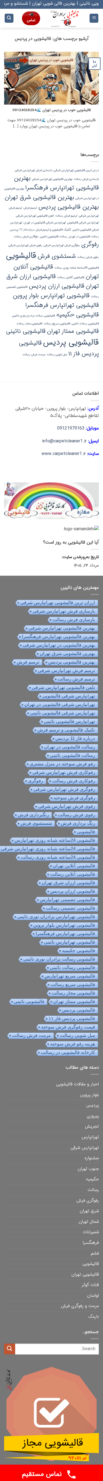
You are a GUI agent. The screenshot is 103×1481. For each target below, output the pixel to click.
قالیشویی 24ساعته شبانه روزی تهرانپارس (55, 840)
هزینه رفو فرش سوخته (72, 1044)
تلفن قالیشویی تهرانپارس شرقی (35, 216)
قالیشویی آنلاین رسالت (70, 277)
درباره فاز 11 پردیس (22, 229)
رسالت (93, 1189)
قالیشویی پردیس (71, 342)
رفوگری (90, 244)
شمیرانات (91, 1232)
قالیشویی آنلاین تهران (74, 865)
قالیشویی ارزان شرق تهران (68, 882)
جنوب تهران (88, 1168)
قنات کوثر (90, 1284)
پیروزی (93, 1116)
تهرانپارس (90, 1137)
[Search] (9, 18)
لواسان (93, 1295)
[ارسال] (9, 1349)
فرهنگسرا (91, 1242)
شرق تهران (89, 1211)
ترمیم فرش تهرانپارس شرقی (66, 670)
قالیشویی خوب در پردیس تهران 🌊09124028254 (51, 110)
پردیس (92, 1105)
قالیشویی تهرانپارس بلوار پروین (51, 295)
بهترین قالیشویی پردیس (68, 207)
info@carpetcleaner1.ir (64, 441)
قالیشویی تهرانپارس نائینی (69, 942)
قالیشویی (21, 255)
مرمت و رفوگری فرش (80, 1306)
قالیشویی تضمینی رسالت (70, 908)
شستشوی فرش (57, 256)
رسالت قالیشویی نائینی (53, 236)
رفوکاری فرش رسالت (26, 236)
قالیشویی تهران (85, 1274)
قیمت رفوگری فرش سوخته (68, 1027)
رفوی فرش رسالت (88, 257)
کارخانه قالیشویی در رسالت (68, 1052)
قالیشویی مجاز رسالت (29, 323)
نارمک (93, 1316)
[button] (94, 18)
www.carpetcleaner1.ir (63, 453)
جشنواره (92, 1158)
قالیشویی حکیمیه (77, 314)
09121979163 (70, 428)
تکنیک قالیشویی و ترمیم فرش (53, 229)
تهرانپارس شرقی (85, 1147)
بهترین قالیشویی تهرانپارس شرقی (52, 179)
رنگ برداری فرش (78, 823)
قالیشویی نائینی (26, 331)
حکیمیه (92, 1179)
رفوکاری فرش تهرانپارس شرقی (63, 772)
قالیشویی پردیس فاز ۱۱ (72, 1018)
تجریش (92, 1126)
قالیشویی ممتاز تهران (73, 331)
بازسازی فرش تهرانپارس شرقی (33, 170)
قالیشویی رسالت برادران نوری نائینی (33, 315)
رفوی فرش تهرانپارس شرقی (25, 245)
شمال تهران (89, 1221)
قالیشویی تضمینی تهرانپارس (67, 899)
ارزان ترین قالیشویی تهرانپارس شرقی (76, 170)
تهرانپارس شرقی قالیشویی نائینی (62, 713)
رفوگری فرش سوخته (74, 797)
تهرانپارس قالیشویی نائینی (69, 721)
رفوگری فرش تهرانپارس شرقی (62, 245)
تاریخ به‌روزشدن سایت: (79, 557)
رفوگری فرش (87, 1200)
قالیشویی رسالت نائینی (85, 323)
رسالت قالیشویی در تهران (84, 236)
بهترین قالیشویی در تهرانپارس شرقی (59, 645)
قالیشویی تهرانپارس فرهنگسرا (62, 305)
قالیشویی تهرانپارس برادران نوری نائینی (56, 916)
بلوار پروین (89, 1094)
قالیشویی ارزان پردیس (56, 286)
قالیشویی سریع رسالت (57, 323)
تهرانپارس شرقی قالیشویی (83, 222)
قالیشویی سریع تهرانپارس (69, 976)
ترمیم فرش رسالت (66, 216)
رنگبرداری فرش (33, 814)
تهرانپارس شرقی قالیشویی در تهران (45, 222)
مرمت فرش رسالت (34, 354)
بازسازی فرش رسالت (86, 179)
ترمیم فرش (30, 208)
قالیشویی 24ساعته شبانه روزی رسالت (76, 268)
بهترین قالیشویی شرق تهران (39, 197)
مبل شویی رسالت (57, 354)
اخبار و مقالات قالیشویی (77, 1084)
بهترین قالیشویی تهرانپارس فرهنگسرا (56, 183)
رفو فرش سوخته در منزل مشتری (62, 764)
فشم (95, 1253)
